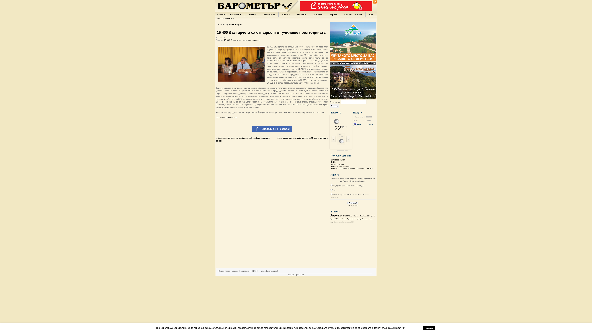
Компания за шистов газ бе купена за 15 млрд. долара (301, 138)
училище (256, 40)
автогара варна (338, 160)
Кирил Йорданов (347, 219)
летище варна (337, 164)
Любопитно (269, 14)
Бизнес (286, 14)
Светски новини (353, 14)
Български (365, 219)
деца (349, 222)
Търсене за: (335, 102)
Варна (334, 215)
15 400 (227, 40)
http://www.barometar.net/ (226, 118)
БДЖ (333, 162)
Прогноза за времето (340, 166)
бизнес (336, 222)
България (235, 14)
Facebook (363, 216)
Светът (252, 14)
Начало (221, 14)
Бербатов (345, 222)
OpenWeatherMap (343, 150)
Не (334, 190)
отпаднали (246, 40)
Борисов (372, 216)
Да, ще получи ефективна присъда (348, 186)
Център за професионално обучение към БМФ (351, 168)
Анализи (318, 14)
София (370, 219)
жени (340, 219)
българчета (236, 40)
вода (360, 219)
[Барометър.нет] (375, 3)
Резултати (353, 206)
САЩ (336, 219)
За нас (291, 275)
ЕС (368, 216)
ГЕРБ (352, 222)
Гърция (332, 222)
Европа (333, 14)
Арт (371, 14)
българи (356, 219)
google (340, 222)
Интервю (301, 14)
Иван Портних (354, 216)
